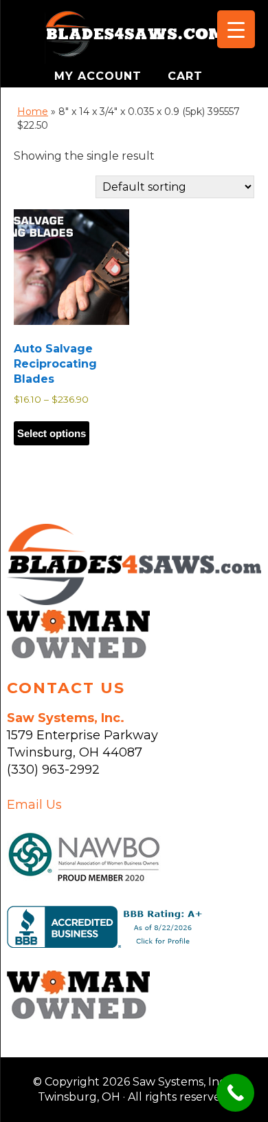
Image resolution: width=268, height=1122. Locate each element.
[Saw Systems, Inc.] (134, 600)
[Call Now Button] (235, 1093)
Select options (51, 433)
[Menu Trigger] (236, 29)
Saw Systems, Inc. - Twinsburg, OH (134, 37)
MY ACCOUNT (100, 76)
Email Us (34, 804)
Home (32, 111)
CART (185, 76)
